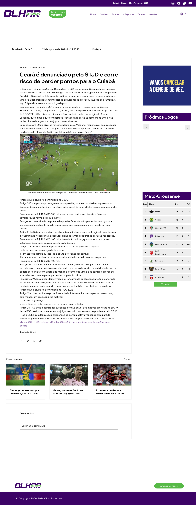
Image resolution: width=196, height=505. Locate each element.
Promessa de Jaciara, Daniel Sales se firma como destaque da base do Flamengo (112, 392)
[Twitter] (184, 3)
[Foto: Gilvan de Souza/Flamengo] (112, 375)
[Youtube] (190, 3)
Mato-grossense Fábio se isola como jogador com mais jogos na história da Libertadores (68, 392)
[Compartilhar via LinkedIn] (34, 341)
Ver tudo (128, 359)
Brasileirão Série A (28, 332)
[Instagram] (173, 3)
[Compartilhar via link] (40, 341)
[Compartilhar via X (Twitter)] (27, 341)
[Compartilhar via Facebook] (21, 341)
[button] (115, 14)
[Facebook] (179, 3)
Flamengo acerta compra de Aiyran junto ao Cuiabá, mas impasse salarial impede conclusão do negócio (25, 392)
